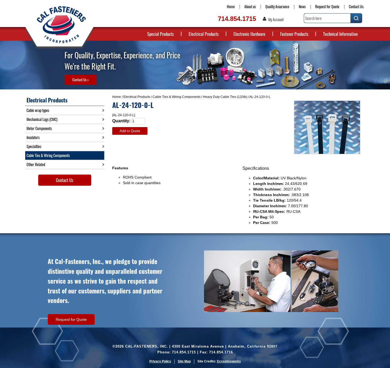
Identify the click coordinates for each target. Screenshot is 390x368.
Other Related (36, 164)
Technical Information (340, 34)
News (302, 6)
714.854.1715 (237, 18)
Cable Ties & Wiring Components (177, 97)
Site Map (184, 361)
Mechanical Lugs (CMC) (42, 119)
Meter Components (39, 128)
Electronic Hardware (249, 34)
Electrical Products (204, 34)
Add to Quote (130, 131)
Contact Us (356, 6)
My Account (276, 19)
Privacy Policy (160, 361)
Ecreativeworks (229, 361)
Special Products (160, 34)
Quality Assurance (277, 6)
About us (250, 6)
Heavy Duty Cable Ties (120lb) (225, 97)
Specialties (34, 146)
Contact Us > (80, 79)
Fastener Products (294, 34)
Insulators (33, 137)
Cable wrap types (38, 110)
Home (231, 6)
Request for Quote (327, 6)
